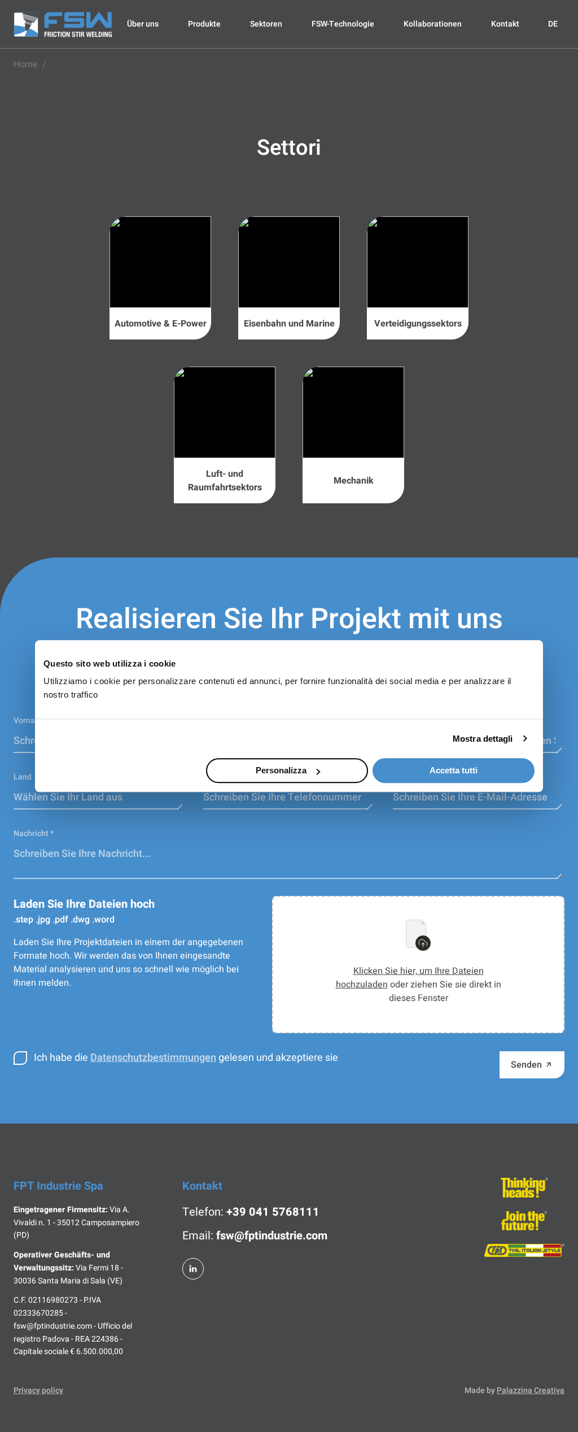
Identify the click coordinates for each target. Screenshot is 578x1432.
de (553, 24)
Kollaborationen (433, 24)
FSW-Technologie (343, 24)
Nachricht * (34, 833)
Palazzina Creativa (530, 1390)
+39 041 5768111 (272, 1212)
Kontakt (505, 24)
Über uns (143, 24)
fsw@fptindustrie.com (271, 1236)
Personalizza (281, 770)
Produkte (204, 24)
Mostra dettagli (483, 738)
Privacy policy (38, 1391)
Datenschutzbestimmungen (153, 1057)
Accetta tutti (454, 770)
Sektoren (266, 24)
